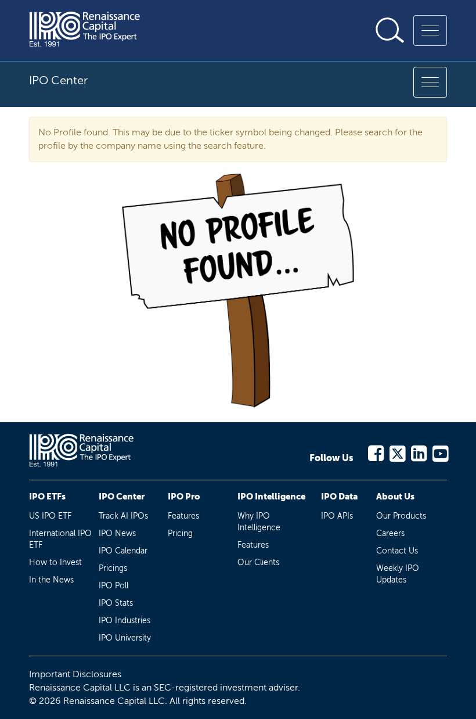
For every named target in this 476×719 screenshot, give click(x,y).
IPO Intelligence (271, 496)
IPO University (125, 638)
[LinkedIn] (418, 451)
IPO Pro (184, 496)
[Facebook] (375, 451)
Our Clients (258, 562)
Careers (390, 533)
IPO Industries (124, 620)
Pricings (113, 568)
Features (183, 516)
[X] (397, 451)
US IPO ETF (50, 516)
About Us (395, 496)
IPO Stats (116, 603)
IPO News (117, 533)
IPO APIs (337, 516)
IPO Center (122, 496)
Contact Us (397, 551)
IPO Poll (113, 586)
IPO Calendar (123, 551)
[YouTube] (439, 451)
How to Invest (55, 562)
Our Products (401, 516)
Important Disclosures (75, 674)
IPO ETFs (47, 496)
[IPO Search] (390, 30)
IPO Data (339, 496)
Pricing (180, 533)
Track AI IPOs (123, 516)
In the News (51, 580)
